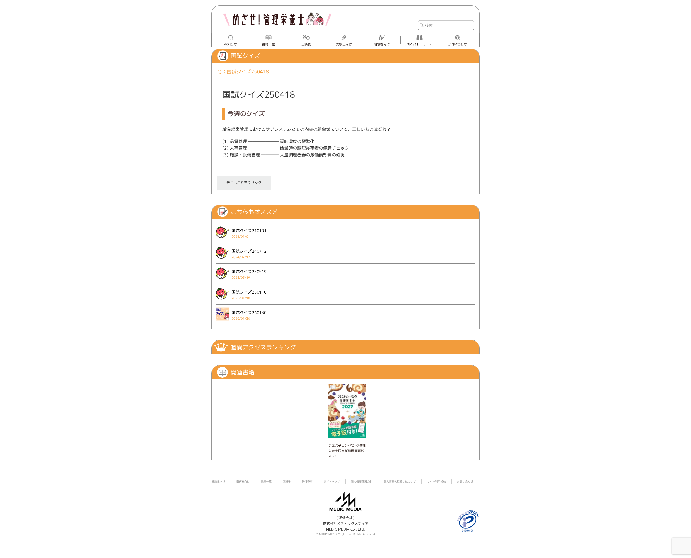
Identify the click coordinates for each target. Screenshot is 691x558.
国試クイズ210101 (249, 230)
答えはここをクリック (244, 182)
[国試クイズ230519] (222, 280)
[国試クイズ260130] (222, 321)
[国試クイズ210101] (222, 239)
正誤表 (306, 44)
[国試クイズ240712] (222, 260)
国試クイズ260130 (249, 312)
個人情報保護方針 (361, 481)
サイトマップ (332, 481)
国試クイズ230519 (249, 271)
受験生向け (344, 44)
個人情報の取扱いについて (400, 481)
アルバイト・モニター (419, 44)
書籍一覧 (268, 44)
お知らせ (230, 44)
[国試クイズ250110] (222, 301)
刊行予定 (307, 481)
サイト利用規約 (436, 481)
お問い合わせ (457, 44)
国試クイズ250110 (249, 292)
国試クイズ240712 (249, 251)
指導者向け (382, 44)
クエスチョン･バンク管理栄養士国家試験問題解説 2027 (347, 450)
